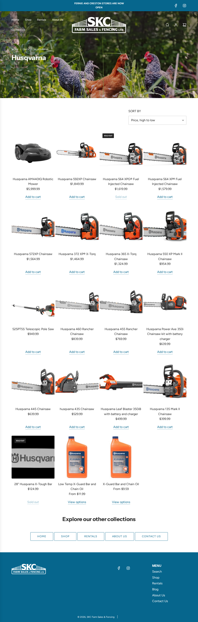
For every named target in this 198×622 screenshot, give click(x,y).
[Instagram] (184, 6)
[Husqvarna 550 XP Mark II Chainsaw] (164, 227)
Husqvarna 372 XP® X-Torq (77, 254)
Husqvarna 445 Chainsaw (33, 409)
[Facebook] (176, 6)
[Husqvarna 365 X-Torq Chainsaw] (121, 227)
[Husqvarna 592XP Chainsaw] (76, 152)
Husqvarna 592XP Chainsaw (77, 179)
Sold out (121, 197)
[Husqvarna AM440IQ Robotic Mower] (33, 152)
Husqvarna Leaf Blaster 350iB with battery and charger (121, 411)
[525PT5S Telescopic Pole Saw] (33, 302)
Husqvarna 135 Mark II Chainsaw (165, 411)
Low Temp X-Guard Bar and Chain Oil (77, 486)
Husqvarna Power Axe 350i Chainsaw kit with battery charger (164, 334)
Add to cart (33, 197)
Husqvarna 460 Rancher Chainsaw (77, 331)
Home (41, 536)
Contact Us (151, 536)
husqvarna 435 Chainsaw (77, 409)
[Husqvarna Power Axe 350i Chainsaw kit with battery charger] (164, 302)
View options (77, 502)
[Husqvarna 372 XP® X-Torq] (76, 227)
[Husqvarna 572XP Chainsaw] (33, 227)
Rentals (90, 536)
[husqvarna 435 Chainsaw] (76, 382)
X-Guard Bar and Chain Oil (121, 484)
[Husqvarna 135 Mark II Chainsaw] (164, 382)
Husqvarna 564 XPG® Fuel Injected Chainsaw (121, 181)
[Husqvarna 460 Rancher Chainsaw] (76, 302)
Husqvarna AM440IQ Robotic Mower (33, 181)
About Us (119, 536)
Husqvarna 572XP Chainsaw (33, 254)
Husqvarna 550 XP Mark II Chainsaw (164, 256)
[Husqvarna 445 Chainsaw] (33, 382)
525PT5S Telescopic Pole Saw (33, 329)
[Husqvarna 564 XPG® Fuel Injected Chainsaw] (121, 152)
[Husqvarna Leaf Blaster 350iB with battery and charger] (121, 382)
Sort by (134, 111)
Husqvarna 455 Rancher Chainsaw (121, 331)
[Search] (167, 25)
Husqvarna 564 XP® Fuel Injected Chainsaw (165, 181)
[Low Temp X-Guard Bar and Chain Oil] (76, 457)
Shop (65, 536)
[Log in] (176, 25)
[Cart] (184, 25)
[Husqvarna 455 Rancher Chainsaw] (121, 302)
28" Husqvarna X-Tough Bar (33, 484)
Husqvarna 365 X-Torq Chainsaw (121, 256)
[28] (33, 457)
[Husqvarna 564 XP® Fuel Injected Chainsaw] (164, 152)
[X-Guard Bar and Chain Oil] (121, 457)
